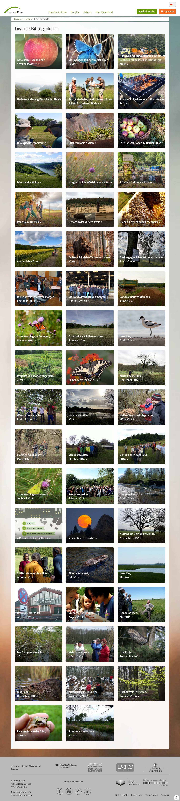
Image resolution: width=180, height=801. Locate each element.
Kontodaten (152, 795)
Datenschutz (121, 795)
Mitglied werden (147, 11)
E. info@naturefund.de (21, 795)
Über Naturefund (104, 12)
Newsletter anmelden (73, 781)
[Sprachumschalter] (172, 4)
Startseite (17, 19)
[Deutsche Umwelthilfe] (155, 771)
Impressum (137, 795)
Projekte (75, 12)
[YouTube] (69, 791)
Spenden (169, 11)
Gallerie (87, 12)
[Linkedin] (87, 791)
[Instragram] (78, 791)
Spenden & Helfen (58, 12)
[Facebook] (60, 791)
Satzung (165, 795)
